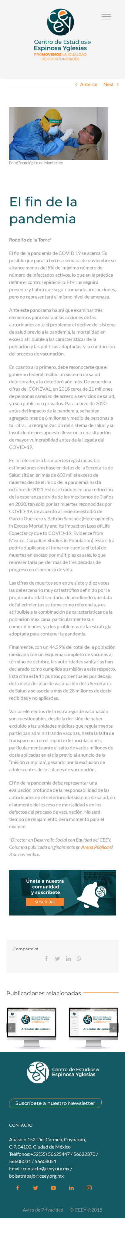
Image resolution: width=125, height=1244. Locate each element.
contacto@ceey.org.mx (46, 1168)
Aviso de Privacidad (43, 1209)
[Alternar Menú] (106, 16)
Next (108, 84)
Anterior (89, 84)
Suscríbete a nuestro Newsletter (55, 1103)
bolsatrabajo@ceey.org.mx (36, 1176)
